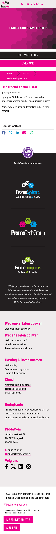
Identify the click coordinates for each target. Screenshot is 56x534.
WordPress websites (15, 344)
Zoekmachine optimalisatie (18, 348)
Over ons (28, 63)
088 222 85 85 (34, 4)
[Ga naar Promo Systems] (28, 190)
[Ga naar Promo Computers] (28, 266)
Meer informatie (18, 520)
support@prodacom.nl (19, 454)
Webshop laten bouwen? (17, 328)
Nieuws (26, 73)
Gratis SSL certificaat (15, 373)
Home (9, 73)
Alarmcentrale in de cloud (18, 384)
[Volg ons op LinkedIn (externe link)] (20, 467)
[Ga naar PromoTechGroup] (28, 228)
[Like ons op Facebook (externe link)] (6, 467)
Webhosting (11, 365)
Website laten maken (15, 340)
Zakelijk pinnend (13, 392)
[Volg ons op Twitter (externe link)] (13, 467)
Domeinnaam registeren (17, 369)
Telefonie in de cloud (15, 388)
